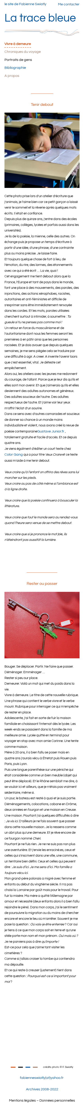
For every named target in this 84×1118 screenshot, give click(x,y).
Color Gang (13, 454)
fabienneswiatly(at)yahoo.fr (42, 1078)
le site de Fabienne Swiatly (25, 4)
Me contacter (69, 4)
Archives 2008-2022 (42, 1089)
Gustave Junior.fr (50, 431)
